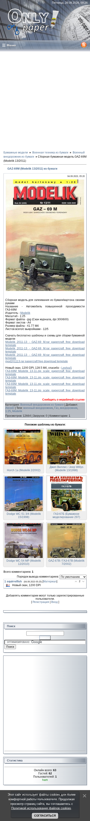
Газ (56, 408)
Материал (50, 581)
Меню (11, 45)
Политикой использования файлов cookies (41, 808)
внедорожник (68, 408)
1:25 (8, 411)
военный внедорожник (38, 408)
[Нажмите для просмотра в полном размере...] (45, 290)
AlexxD (9, 408)
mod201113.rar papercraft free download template (36, 361)
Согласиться (45, 815)
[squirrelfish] (7, 585)
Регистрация (41, 602)
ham (45, 780)
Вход (54, 602)
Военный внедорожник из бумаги (42, 404)
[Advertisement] (45, 100)
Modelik (25, 313)
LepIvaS (66, 367)
